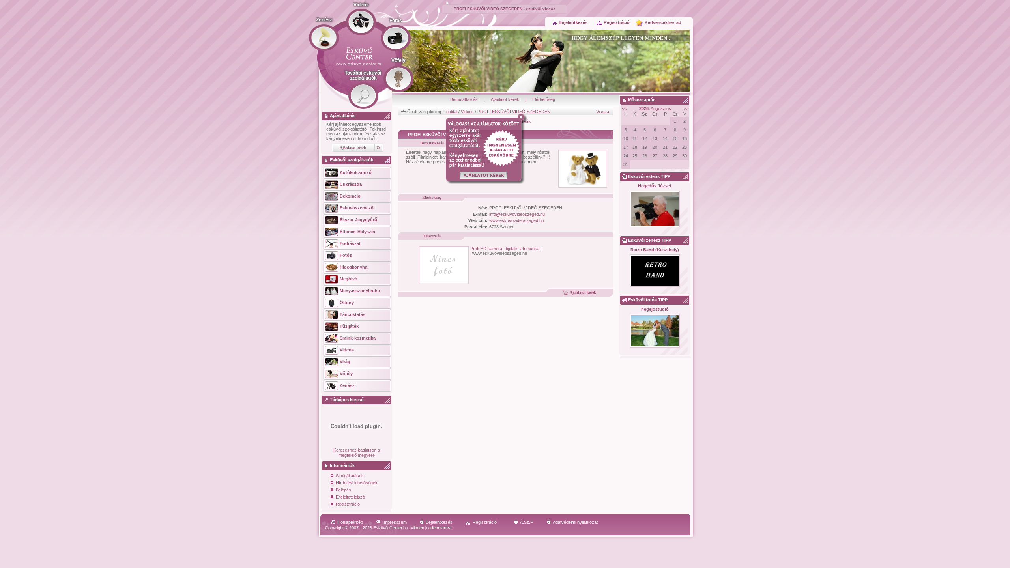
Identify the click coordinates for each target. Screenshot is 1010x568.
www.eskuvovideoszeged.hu (516, 220)
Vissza (602, 111)
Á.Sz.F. (527, 522)
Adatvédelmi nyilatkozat (575, 522)
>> (686, 108)
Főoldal (450, 111)
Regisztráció (617, 22)
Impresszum (395, 522)
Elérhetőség (543, 99)
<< (624, 108)
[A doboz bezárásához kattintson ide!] (522, 117)
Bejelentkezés (573, 22)
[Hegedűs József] (654, 209)
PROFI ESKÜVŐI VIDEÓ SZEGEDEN (513, 111)
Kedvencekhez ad (663, 22)
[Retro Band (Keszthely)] (654, 271)
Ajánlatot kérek (505, 99)
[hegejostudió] (654, 331)
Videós (467, 111)
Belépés (343, 490)
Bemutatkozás (464, 99)
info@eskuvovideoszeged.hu (517, 214)
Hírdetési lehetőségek (357, 482)
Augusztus (655, 108)
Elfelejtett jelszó (350, 497)
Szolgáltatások (350, 475)
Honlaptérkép (350, 522)
